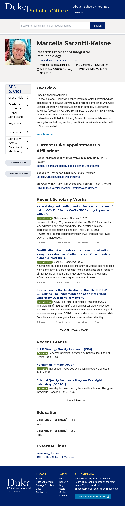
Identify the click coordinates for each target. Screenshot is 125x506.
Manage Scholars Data (45, 487)
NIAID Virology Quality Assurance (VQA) (64, 349)
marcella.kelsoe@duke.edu (55, 64)
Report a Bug (63, 484)
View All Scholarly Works (74, 329)
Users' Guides (62, 490)
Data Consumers (44, 482)
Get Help (63, 495)
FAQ (61, 478)
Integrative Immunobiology (57, 60)
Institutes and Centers (84, 187)
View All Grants (74, 400)
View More (43, 134)
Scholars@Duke (49, 10)
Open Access (63, 242)
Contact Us (41, 492)
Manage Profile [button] (18, 162)
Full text (41, 242)
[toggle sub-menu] (27, 97)
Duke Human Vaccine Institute (54, 187)
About (77, 6)
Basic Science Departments (84, 165)
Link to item (82, 242)
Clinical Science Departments (63, 176)
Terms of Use (13, 491)
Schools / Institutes (96, 6)
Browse (78, 12)
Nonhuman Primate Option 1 (56, 364)
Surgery (41, 176)
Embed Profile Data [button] (18, 174)
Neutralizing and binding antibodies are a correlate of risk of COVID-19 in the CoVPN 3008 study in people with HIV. (75, 210)
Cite (97, 242)
